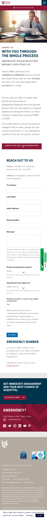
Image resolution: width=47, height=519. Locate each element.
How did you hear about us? (18, 283)
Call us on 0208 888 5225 (9, 476)
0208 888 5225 (19, 166)
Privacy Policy (6, 479)
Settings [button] (29, 515)
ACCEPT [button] (40, 515)
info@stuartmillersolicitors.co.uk (12, 472)
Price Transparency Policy (21, 479)
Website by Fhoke (28, 482)
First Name (12, 185)
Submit (12, 335)
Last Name (12, 197)
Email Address (13, 209)
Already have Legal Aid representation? (22, 145)
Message (11, 232)
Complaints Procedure (9, 469)
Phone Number (13, 220)
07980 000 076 (14, 419)
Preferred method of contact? (19, 267)
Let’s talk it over (12, 397)
